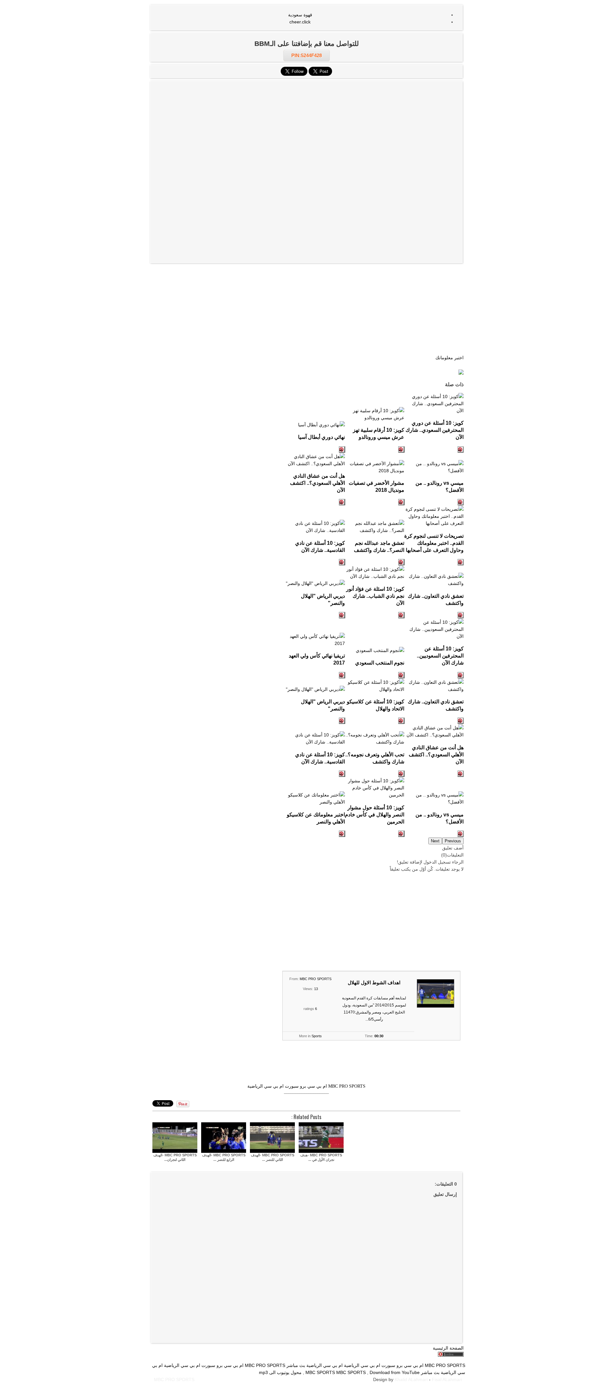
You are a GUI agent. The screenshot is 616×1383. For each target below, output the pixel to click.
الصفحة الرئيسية (448, 1348)
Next (435, 841)
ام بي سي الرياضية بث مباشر (315, 1365)
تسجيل (444, 862)
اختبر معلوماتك (449, 357)
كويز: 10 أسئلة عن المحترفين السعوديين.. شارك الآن (440, 655)
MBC (341, 1372)
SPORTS (356, 1372)
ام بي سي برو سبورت (306, 1086)
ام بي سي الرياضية (265, 1086)
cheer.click (300, 21)
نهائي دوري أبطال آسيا (321, 437)
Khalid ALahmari (411, 1379)
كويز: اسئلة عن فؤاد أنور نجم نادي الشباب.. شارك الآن (375, 596)
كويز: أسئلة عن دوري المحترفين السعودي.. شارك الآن (435, 430)
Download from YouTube (395, 1372)
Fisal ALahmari (447, 1379)
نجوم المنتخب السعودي (379, 662)
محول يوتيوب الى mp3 (280, 1372)
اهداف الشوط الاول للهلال (374, 982)
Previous (453, 841)
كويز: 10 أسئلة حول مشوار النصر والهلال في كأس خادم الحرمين (374, 814)
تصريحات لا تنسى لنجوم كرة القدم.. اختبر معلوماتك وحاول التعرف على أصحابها (434, 543)
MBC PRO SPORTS (315, 979)
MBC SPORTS (320, 1372)
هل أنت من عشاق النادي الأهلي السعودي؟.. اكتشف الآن (317, 483)
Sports (317, 1036)
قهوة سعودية (300, 14)
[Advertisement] (306, 128)
